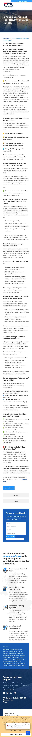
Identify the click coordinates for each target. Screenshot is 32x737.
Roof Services (9, 713)
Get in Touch (8, 488)
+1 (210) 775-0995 (22, 1)
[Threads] (12, 693)
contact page (12, 519)
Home (4, 38)
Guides (16, 495)
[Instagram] (8, 693)
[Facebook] (4, 693)
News (8, 38)
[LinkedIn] (16, 693)
